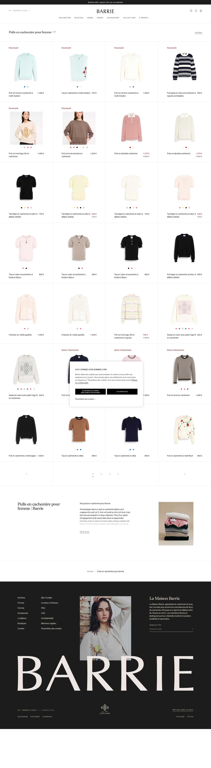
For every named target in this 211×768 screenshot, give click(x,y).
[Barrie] (105, 12)
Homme (100, 18)
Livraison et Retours (49, 602)
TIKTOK (190, 716)
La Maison (22, 618)
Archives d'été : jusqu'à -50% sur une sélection (105, 2)
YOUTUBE (180, 716)
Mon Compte (46, 597)
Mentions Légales (48, 623)
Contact (21, 628)
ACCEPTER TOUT (122, 391)
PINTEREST (35, 716)
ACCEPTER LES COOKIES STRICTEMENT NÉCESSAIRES (90, 391)
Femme (90, 18)
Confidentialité (47, 618)
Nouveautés (65, 18)
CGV (43, 613)
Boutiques (22, 623)
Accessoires (113, 18)
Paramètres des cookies (51, 628)
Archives (78, 18)
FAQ (43, 607)
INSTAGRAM (23, 716)
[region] (106, 384)
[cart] (201, 11)
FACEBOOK (47, 716)
